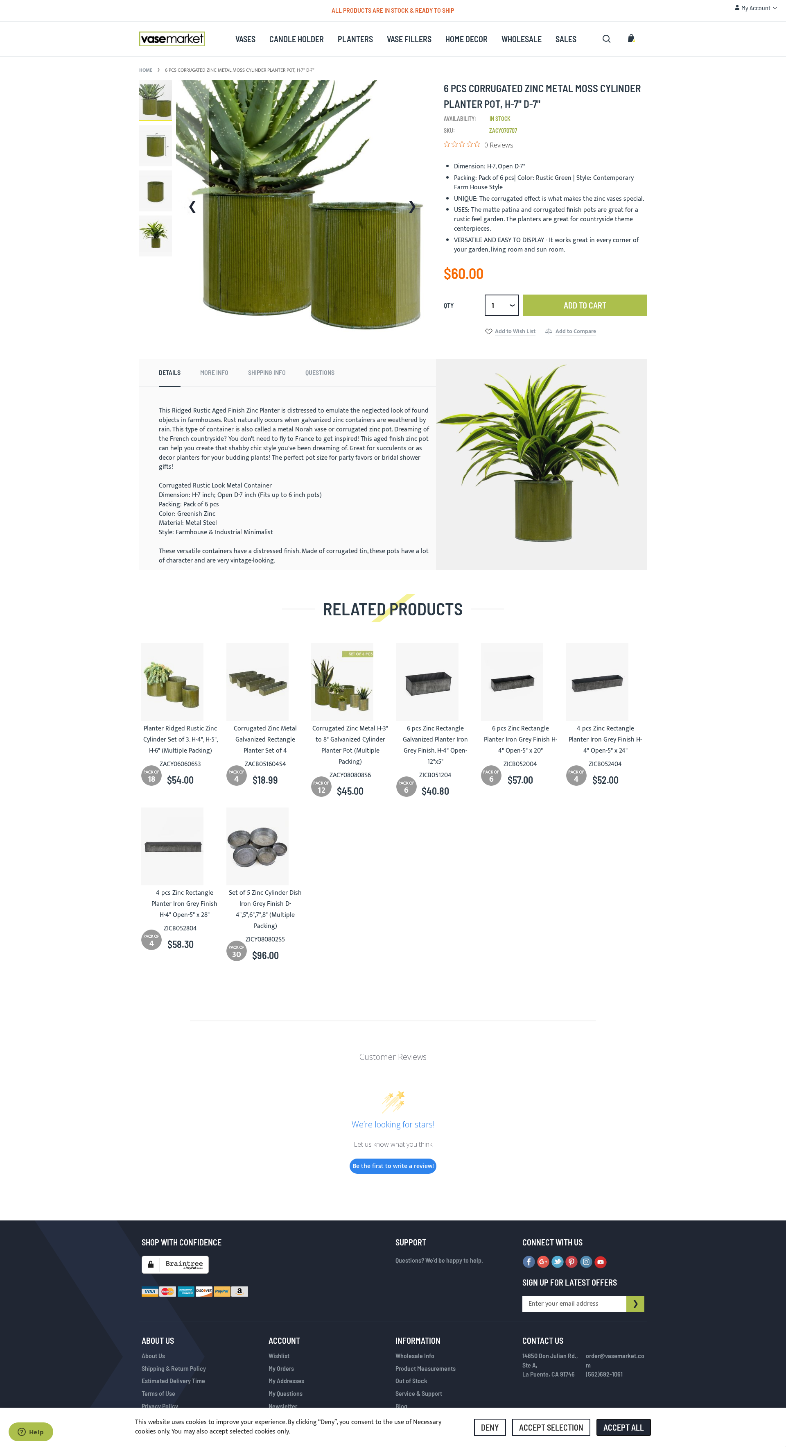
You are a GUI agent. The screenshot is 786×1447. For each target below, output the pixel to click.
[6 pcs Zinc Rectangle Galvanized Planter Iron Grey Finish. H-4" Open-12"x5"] (435, 682)
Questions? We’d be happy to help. (439, 1260)
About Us (153, 1355)
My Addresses (286, 1380)
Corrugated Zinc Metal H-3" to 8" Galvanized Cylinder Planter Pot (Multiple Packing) (350, 745)
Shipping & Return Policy (174, 1368)
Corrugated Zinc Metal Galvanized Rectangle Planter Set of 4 (265, 739)
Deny (490, 1427)
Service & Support (418, 1393)
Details (170, 372)
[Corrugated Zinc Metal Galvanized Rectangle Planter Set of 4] (265, 682)
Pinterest (571, 1262)
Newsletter (283, 1406)
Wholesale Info (414, 1355)
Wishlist (279, 1355)
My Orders (281, 1368)
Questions (319, 372)
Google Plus (543, 1262)
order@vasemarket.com (615, 1360)
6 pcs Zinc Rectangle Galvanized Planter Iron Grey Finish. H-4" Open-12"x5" (435, 745)
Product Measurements (425, 1368)
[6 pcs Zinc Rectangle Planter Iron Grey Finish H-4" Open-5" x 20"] (520, 682)
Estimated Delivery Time (173, 1380)
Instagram (586, 1262)
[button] (756, 8)
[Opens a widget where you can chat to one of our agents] (30, 1432)
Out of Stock (411, 1380)
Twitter (557, 1262)
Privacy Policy (160, 1406)
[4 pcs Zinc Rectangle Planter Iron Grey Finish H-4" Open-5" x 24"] (605, 682)
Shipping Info (267, 372)
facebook (528, 1262)
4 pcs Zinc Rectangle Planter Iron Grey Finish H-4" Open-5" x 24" (605, 739)
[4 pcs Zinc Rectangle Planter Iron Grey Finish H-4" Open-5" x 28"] (180, 846)
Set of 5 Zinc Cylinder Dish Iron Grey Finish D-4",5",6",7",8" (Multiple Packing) (265, 909)
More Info (214, 372)
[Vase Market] (172, 39)
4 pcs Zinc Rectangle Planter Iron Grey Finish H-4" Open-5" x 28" (184, 904)
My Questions (286, 1393)
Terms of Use (158, 1393)
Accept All (623, 1427)
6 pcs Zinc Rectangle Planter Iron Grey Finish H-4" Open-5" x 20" (520, 739)
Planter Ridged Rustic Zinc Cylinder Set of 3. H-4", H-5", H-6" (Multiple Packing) (180, 739)
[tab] (170, 373)
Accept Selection (551, 1427)
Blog (401, 1406)
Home (145, 70)
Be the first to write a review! (393, 1166)
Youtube (600, 1262)
